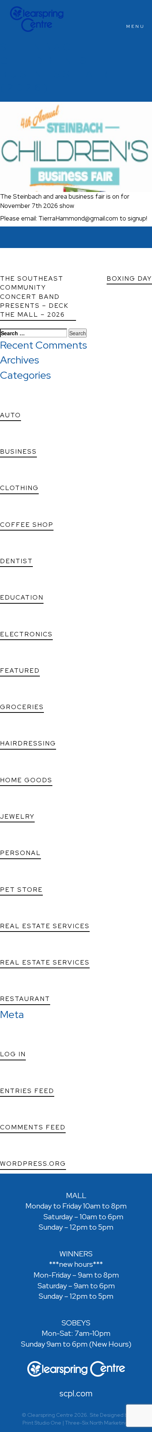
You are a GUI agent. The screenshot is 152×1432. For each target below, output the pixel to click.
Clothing (19, 488)
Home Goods (26, 780)
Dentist (16, 561)
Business (18, 451)
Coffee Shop (26, 525)
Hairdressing (28, 743)
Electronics (26, 634)
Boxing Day (129, 278)
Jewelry (17, 816)
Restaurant (25, 999)
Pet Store (21, 889)
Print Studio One (42, 1422)
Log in (13, 1054)
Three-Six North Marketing (96, 1422)
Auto (10, 415)
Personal (20, 853)
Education (22, 597)
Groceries (22, 707)
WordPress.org (33, 1163)
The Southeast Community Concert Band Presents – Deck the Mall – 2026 (34, 296)
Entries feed (27, 1091)
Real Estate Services (45, 926)
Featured (20, 670)
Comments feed (33, 1127)
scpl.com (76, 1394)
